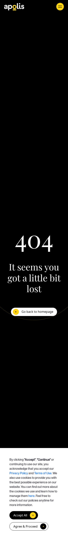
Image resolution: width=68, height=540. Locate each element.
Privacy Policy (18, 473)
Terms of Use (43, 473)
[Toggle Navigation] (60, 6)
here (31, 496)
